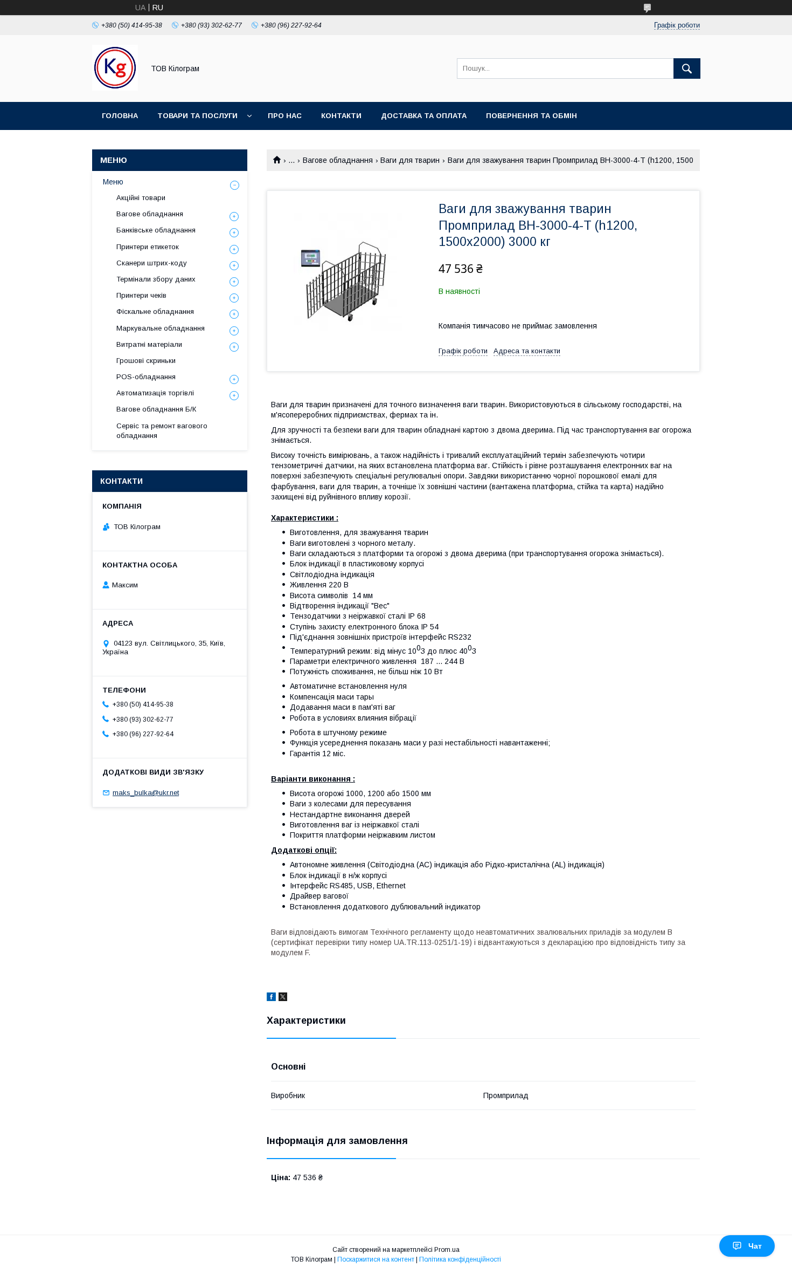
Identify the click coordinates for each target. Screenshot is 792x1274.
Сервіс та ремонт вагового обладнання (161, 431)
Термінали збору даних (156, 279)
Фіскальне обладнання (155, 311)
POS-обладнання (146, 377)
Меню (113, 181)
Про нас (285, 116)
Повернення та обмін (531, 116)
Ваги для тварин (410, 160)
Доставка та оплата (424, 116)
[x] (283, 998)
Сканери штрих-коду (151, 263)
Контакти (341, 116)
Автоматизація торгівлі (155, 393)
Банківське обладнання (156, 230)
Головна (120, 116)
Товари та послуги (197, 116)
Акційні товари (140, 198)
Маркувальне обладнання (160, 328)
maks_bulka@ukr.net (146, 793)
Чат (755, 1246)
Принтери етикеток (147, 247)
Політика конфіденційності (460, 1259)
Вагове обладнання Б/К (156, 409)
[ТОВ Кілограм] (115, 88)
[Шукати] (686, 68)
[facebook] (271, 998)
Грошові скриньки (146, 361)
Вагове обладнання (338, 160)
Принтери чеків (141, 295)
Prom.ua (447, 1250)
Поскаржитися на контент (375, 1259)
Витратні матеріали (149, 344)
